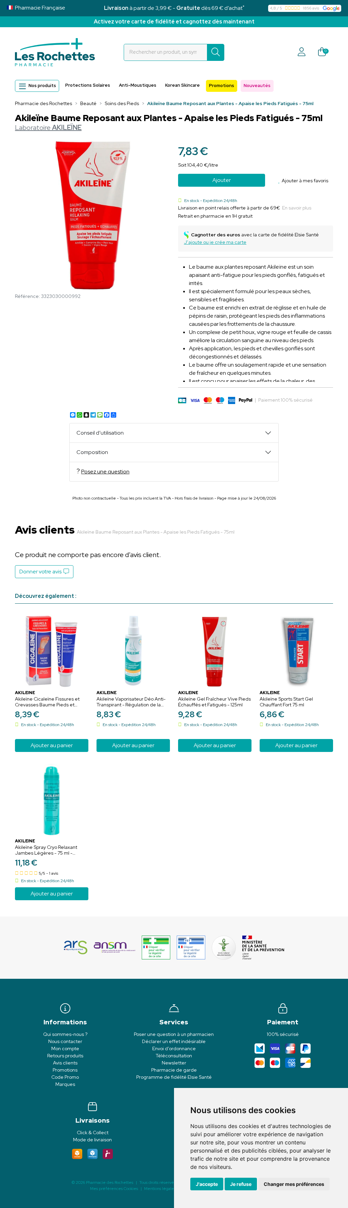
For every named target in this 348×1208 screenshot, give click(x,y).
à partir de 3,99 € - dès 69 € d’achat (174, 8)
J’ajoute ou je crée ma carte (215, 242)
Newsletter (174, 1063)
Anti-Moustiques (137, 85)
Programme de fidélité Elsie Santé (174, 1077)
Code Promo (65, 1077)
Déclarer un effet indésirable (174, 1041)
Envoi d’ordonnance (174, 1048)
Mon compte (65, 1048)
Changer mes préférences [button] (294, 1184)
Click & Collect (92, 1132)
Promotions (221, 85)
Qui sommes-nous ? (65, 1034)
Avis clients (65, 1063)
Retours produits (65, 1056)
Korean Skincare (182, 85)
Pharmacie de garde (174, 1070)
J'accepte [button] (207, 1184)
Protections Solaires (87, 85)
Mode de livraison (92, 1140)
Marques (65, 1084)
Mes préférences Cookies (114, 1188)
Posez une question (105, 471)
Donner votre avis (41, 571)
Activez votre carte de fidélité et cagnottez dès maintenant (174, 21)
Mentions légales (160, 1188)
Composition (92, 452)
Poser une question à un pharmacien (174, 1034)
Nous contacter (65, 1041)
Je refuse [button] (240, 1184)
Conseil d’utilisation (100, 432)
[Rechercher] (215, 52)
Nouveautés (257, 85)
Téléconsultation (174, 1056)
